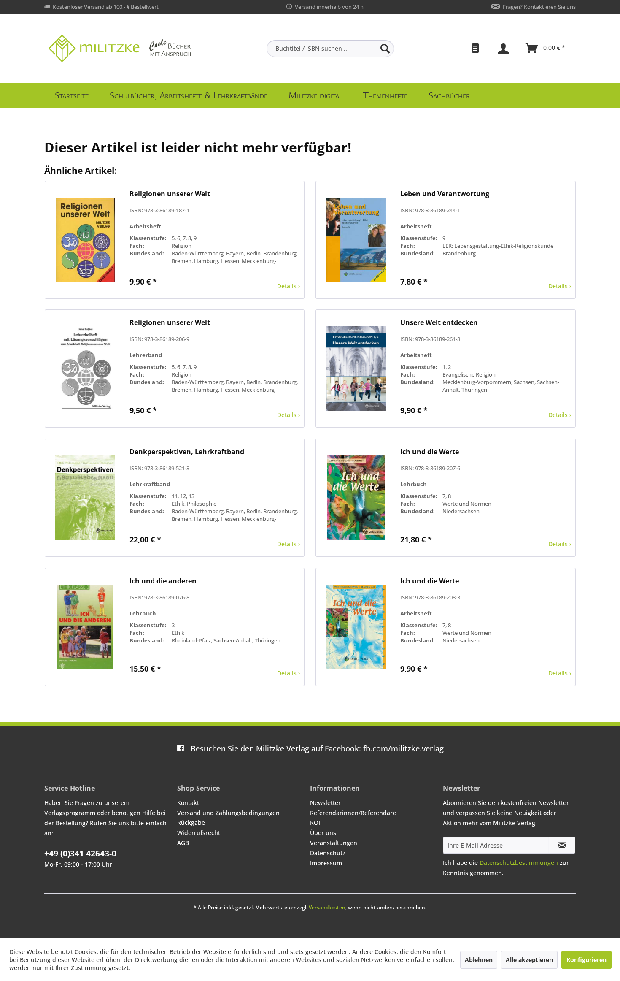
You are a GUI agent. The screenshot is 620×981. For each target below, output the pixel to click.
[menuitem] (330, 48)
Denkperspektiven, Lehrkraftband (186, 451)
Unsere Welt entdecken (439, 322)
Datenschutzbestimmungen (519, 863)
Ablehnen (479, 960)
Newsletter (325, 803)
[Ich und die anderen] (85, 627)
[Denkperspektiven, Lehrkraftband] (85, 497)
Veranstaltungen (333, 843)
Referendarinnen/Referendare (353, 813)
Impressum (326, 863)
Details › (288, 286)
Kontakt (188, 803)
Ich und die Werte (429, 451)
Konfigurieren (586, 960)
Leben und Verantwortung (444, 194)
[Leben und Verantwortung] (356, 240)
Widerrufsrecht (198, 833)
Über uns (323, 833)
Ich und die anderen (163, 581)
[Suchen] (385, 48)
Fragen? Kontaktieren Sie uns (539, 7)
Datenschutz (327, 853)
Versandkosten (327, 907)
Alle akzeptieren (529, 960)
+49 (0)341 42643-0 (80, 853)
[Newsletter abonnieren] (562, 845)
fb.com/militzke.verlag (317, 748)
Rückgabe (191, 822)
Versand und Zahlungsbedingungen (228, 813)
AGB (183, 843)
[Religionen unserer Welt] (85, 240)
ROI (315, 822)
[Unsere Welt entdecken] (356, 368)
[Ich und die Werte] (356, 497)
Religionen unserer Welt (169, 194)
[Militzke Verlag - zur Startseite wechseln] (120, 48)
